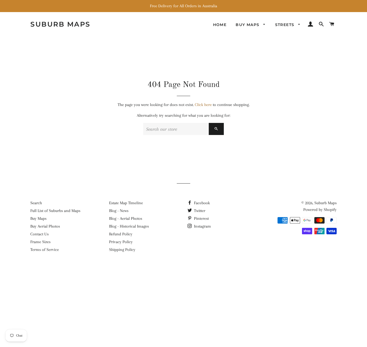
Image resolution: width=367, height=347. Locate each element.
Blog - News (118, 210)
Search (36, 202)
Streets (285, 24)
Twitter (199, 210)
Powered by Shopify (320, 209)
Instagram (202, 226)
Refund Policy (120, 234)
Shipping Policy (122, 249)
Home (220, 24)
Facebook (201, 202)
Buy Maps (38, 218)
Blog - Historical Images (129, 226)
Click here (203, 104)
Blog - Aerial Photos (125, 218)
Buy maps (248, 24)
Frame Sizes (40, 241)
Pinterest (201, 218)
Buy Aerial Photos (45, 226)
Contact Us (39, 234)
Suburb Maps (325, 202)
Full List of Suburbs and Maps (55, 210)
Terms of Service (44, 249)
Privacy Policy (121, 241)
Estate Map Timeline (126, 202)
